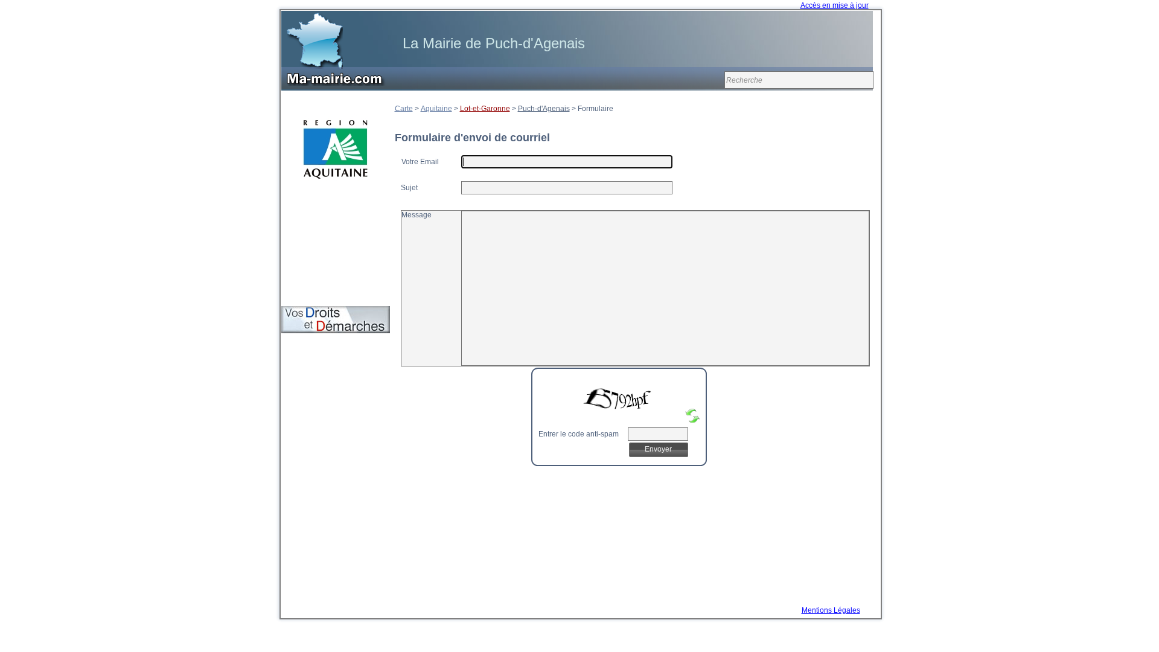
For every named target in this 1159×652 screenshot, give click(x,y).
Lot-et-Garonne (485, 108)
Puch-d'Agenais (544, 108)
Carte (404, 108)
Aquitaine (436, 108)
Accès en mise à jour (834, 5)
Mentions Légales (831, 610)
